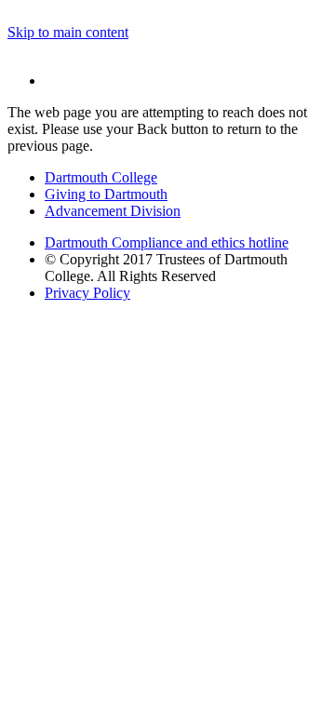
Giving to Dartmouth (106, 194)
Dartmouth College (101, 177)
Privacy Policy (87, 293)
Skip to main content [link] (67, 32)
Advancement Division (113, 211)
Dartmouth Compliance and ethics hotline (166, 242)
